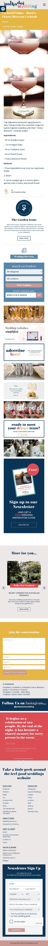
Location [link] (31, 800)
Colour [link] (30, 797)
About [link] (5, 832)
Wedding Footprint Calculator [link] (9, 812)
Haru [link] (30, 122)
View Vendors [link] (24, 285)
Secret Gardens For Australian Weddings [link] (24, 594)
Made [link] (20, 26)
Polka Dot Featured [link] (24, 585)
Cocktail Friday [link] (9, 26)
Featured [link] (6, 789)
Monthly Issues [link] (33, 811)
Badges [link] (5, 860)
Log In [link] (5, 842)
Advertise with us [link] (9, 858)
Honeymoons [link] (7, 800)
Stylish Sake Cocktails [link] (21, 694)
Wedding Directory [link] (24, 256)
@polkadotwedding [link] (24, 707)
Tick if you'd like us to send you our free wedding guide (24, 915)
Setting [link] (30, 806)
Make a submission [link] (9, 850)
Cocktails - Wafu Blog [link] (21, 692)
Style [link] (29, 803)
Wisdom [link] (6, 792)
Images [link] (30, 795)
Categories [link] (32, 789)
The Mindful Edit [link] (8, 809)
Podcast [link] (6, 803)
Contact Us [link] (7, 839)
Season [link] (30, 809)
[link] (3, 9)
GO (39, 295)
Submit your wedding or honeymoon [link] (11, 854)
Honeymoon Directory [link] (11, 824)
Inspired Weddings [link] (34, 792)
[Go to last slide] (4, 588)
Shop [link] (4, 806)
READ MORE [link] (24, 238)
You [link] (4, 797)
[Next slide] (44, 588)
